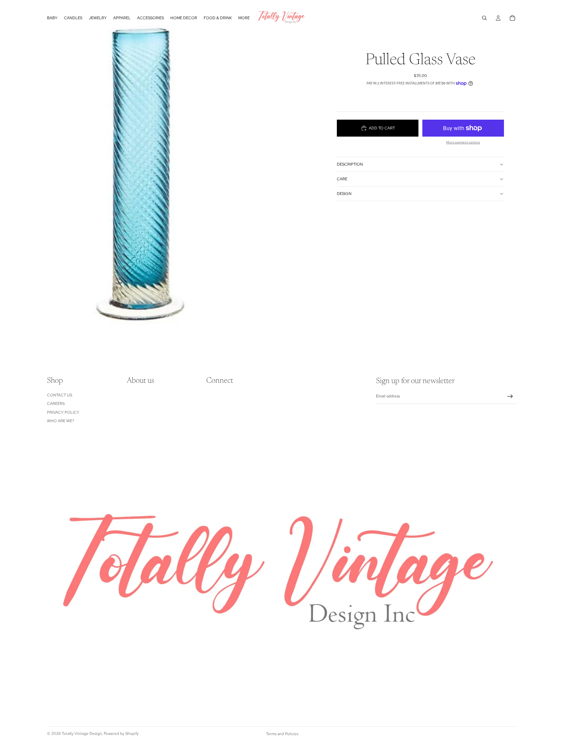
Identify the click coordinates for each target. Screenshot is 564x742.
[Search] (484, 18)
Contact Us (59, 395)
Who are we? (60, 420)
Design (344, 193)
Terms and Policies (282, 733)
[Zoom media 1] (141, 176)
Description (350, 164)
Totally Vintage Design (82, 733)
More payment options (463, 142)
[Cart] (512, 18)
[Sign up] (510, 396)
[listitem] (244, 18)
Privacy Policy (63, 412)
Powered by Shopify (121, 733)
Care (342, 179)
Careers (56, 403)
